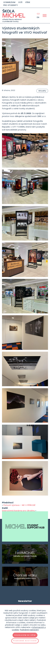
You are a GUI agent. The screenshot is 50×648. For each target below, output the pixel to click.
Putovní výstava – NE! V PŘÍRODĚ (19, 505)
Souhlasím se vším (25, 635)
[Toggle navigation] (44, 15)
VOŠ (20, 2)
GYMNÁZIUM (9, 2)
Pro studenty (10, 5)
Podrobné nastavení (29, 630)
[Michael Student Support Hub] (25, 526)
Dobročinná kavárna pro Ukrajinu (18, 510)
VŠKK (27, 2)
